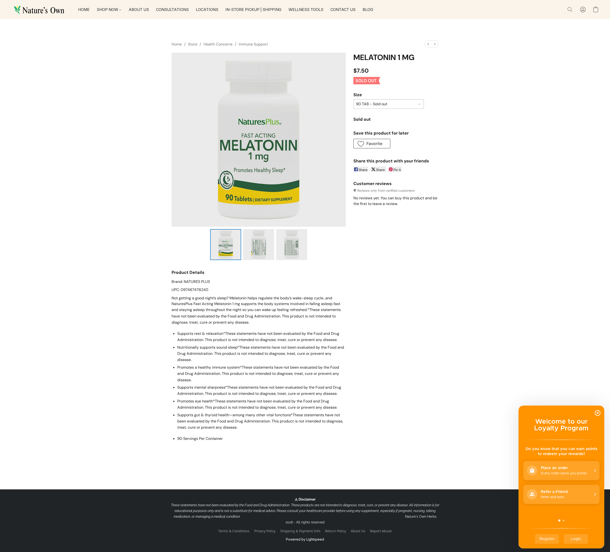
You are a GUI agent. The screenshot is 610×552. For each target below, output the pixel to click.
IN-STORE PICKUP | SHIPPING (253, 9)
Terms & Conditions (233, 531)
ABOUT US (139, 9)
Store (192, 44)
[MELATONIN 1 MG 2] (291, 244)
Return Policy (335, 531)
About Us (358, 531)
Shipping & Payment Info (300, 531)
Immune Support (253, 44)
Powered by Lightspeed (305, 539)
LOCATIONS (207, 9)
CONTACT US (343, 9)
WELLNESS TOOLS (306, 9)
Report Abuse (381, 531)
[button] (40, 9)
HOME (84, 9)
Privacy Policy (264, 531)
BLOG (368, 9)
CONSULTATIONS (172, 9)
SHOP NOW (108, 9)
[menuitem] (428, 44)
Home (177, 44)
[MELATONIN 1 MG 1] (258, 244)
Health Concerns (218, 44)
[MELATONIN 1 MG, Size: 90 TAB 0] (225, 244)
